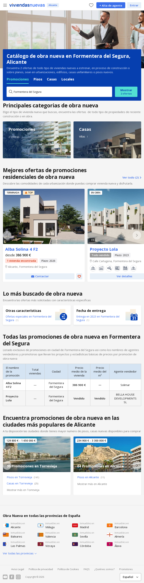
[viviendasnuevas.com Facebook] (11, 577)
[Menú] (5, 5)
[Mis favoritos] (91, 5)
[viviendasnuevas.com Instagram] (18, 577)
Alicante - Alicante (107, 454)
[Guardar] (79, 276)
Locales (67, 79)
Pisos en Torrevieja (23, 477)
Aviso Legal (17, 569)
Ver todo (130, 177)
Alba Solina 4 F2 (44, 216)
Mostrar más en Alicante (92, 484)
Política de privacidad (41, 569)
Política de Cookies (68, 569)
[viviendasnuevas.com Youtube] (5, 577)
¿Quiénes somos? (104, 569)
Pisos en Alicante (91, 477)
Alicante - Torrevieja (36, 454)
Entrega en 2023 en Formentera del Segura (97, 318)
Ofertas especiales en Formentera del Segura (28, 318)
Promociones (18, 79)
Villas (82, 136)
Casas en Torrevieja (22, 483)
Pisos (37, 79)
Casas (52, 79)
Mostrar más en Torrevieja (23, 490)
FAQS (87, 569)
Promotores (126, 569)
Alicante (53, 5)
